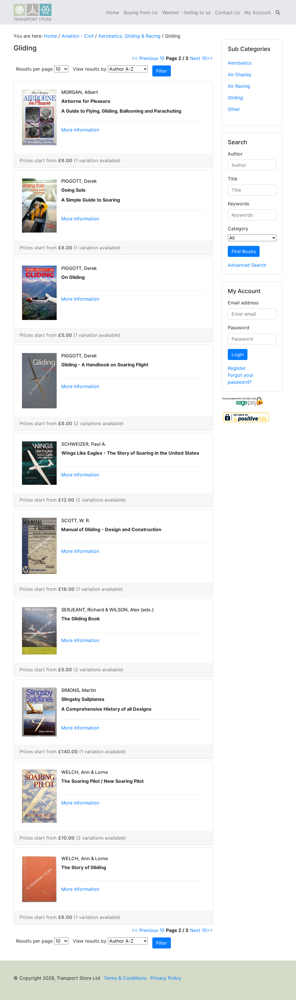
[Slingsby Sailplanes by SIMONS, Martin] (39, 711)
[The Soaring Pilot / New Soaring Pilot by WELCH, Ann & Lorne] (39, 795)
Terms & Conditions (125, 978)
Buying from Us (141, 12)
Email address (243, 303)
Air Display (239, 74)
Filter (161, 71)
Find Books (244, 251)
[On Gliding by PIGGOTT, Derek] (39, 292)
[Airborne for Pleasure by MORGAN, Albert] (39, 117)
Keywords (238, 203)
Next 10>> (201, 58)
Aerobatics (239, 63)
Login (238, 354)
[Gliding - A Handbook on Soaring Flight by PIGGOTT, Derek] (39, 380)
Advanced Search (247, 265)
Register (237, 368)
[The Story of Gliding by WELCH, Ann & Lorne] (39, 878)
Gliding (235, 97)
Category (238, 228)
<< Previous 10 (148, 58)
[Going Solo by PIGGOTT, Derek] (39, 205)
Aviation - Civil (78, 36)
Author (235, 154)
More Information (80, 130)
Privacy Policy (165, 978)
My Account (258, 12)
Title (232, 179)
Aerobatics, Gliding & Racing (129, 36)
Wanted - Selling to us (186, 12)
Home (112, 12)
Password (238, 327)
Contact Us (227, 12)
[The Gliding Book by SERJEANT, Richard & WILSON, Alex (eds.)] (39, 630)
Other (234, 109)
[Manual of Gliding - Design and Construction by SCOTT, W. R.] (39, 545)
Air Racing (239, 86)
